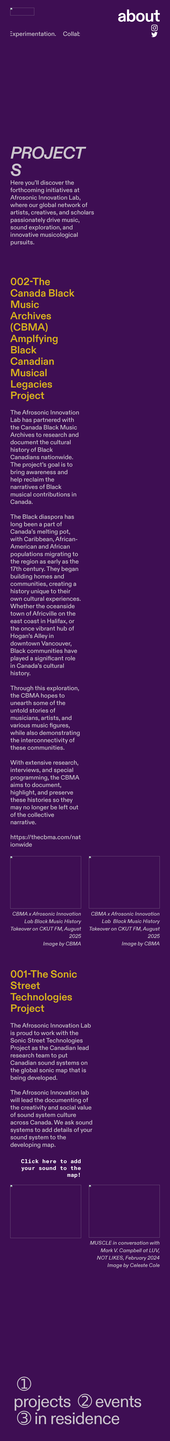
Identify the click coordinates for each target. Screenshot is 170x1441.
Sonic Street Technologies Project (46, 1044)
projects (42, 1402)
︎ (154, 28)
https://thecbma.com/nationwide (45, 841)
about (139, 16)
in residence (76, 1419)
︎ (154, 35)
